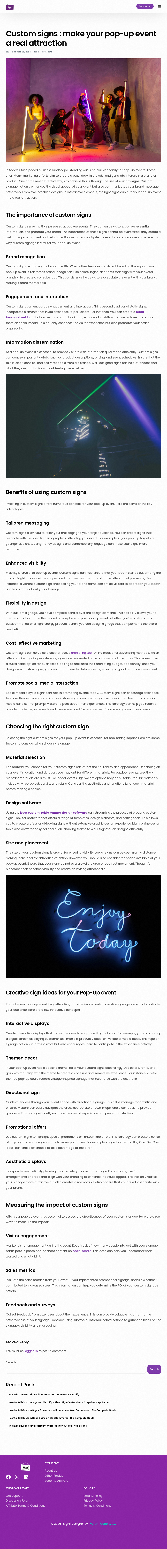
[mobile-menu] (159, 6)
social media (82, 1251)
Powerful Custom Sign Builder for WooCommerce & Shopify (43, 1394)
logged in (31, 1351)
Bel (7, 52)
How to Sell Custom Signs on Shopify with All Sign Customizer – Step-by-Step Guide (58, 1402)
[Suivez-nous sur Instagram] (17, 1477)
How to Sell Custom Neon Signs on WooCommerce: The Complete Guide (51, 1418)
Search (11, 1362)
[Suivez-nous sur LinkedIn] (26, 1477)
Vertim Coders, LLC (103, 1524)
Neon (36, 52)
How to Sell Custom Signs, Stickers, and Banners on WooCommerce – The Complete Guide (62, 1410)
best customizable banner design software (53, 813)
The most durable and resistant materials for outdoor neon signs (47, 1425)
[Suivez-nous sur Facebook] (8, 1477)
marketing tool (81, 653)
